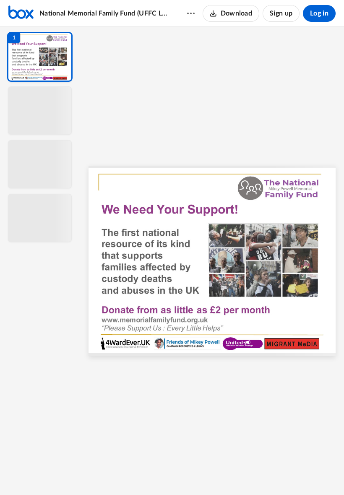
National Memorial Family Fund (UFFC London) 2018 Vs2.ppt (105, 13)
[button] (39, 57)
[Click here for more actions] (190, 13)
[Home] (21, 13)
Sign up (281, 13)
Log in (319, 13)
